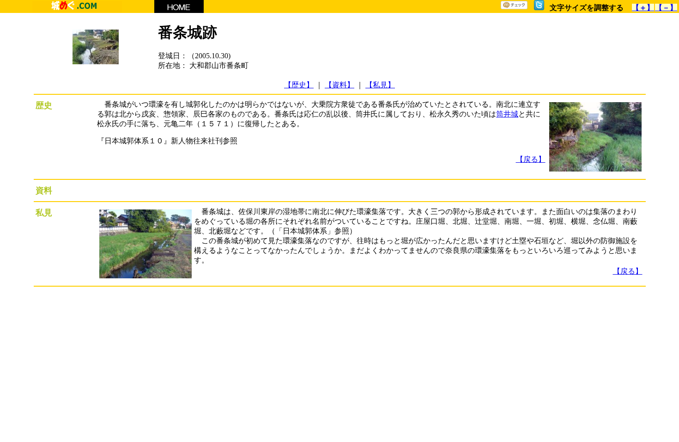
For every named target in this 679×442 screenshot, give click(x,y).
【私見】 (380, 85)
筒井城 (507, 114)
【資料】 (339, 85)
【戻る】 (531, 159)
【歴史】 (299, 85)
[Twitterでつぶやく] (539, 8)
